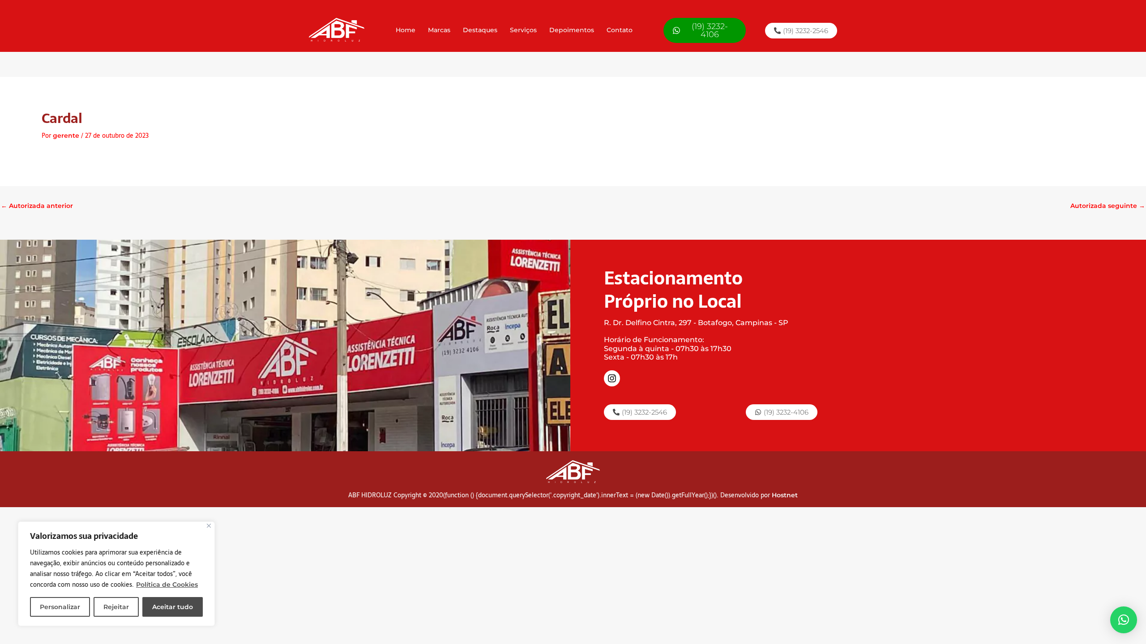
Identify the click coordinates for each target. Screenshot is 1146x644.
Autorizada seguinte (1107, 206)
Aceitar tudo (172, 607)
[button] (1123, 619)
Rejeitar (116, 607)
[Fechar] (209, 526)
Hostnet (785, 495)
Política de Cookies (167, 584)
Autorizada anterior (37, 206)
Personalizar (60, 607)
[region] (116, 573)
